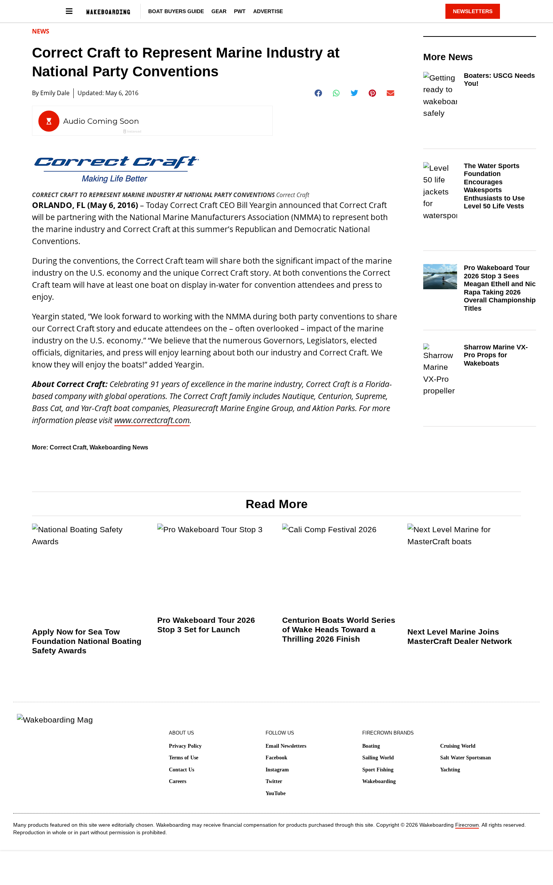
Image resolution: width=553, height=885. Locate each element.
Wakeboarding (379, 781)
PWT (240, 11)
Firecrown (467, 825)
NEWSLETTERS (472, 11)
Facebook (276, 758)
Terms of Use (183, 758)
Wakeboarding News (119, 447)
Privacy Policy (185, 746)
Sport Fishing (377, 770)
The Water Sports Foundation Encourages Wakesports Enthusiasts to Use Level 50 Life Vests (494, 186)
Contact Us (181, 770)
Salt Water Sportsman (465, 758)
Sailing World (378, 758)
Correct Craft (68, 447)
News (40, 31)
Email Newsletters (286, 746)
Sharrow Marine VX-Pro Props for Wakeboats (496, 355)
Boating (371, 746)
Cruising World (458, 746)
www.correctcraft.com (152, 420)
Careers (177, 781)
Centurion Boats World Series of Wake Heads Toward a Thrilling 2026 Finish (338, 629)
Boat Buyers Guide (176, 11)
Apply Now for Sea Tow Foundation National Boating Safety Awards (86, 641)
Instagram (277, 770)
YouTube (276, 793)
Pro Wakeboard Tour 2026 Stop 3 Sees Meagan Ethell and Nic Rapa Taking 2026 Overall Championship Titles (500, 288)
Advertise (268, 11)
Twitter (274, 781)
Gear (218, 11)
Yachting (450, 770)
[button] (318, 93)
